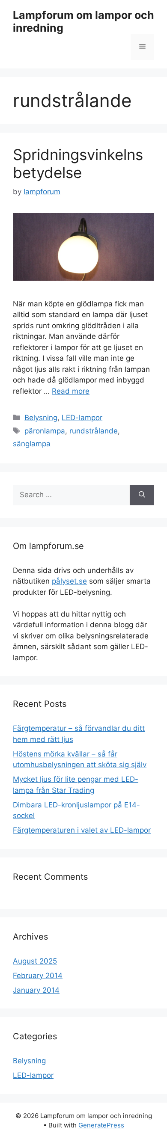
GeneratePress (101, 1125)
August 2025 (35, 961)
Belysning (40, 417)
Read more (70, 391)
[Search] (142, 495)
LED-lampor (82, 417)
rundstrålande (93, 431)
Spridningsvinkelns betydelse (78, 163)
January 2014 (36, 990)
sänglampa (32, 443)
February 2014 (38, 975)
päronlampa (44, 431)
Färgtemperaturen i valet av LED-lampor (82, 830)
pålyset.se (69, 581)
